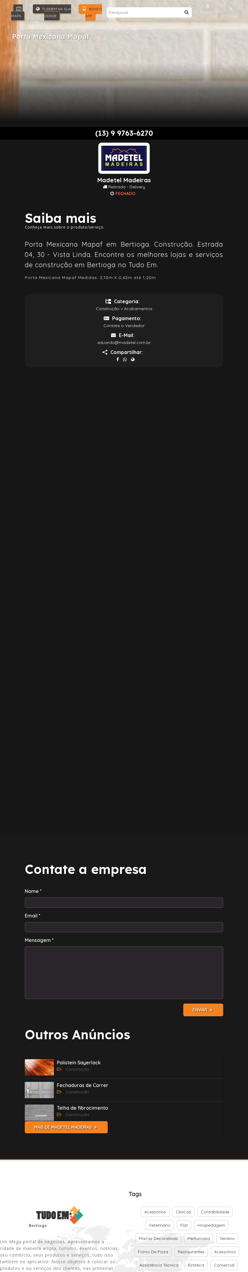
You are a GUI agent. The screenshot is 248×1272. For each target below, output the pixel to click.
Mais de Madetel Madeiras (63, 1127)
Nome (33, 891)
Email (33, 916)
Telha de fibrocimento (82, 1108)
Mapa (16, 16)
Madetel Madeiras (124, 180)
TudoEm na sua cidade (56, 12)
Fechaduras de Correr (82, 1085)
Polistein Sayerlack (79, 1062)
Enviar (200, 1010)
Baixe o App (93, 12)
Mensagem (39, 940)
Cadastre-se (208, 16)
